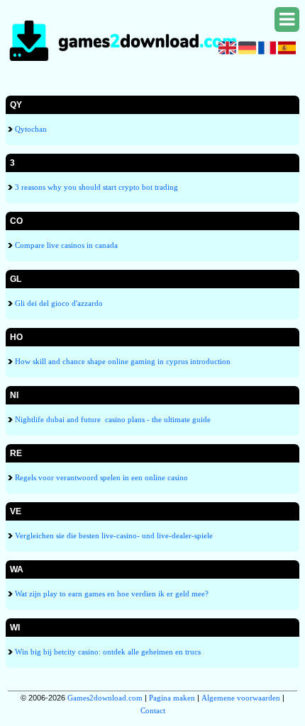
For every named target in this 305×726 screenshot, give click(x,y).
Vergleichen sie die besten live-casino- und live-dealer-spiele (113, 535)
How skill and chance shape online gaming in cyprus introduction (122, 361)
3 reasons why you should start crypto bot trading (95, 187)
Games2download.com (105, 697)
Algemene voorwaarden (240, 697)
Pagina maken (172, 697)
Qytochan (30, 129)
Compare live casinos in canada (65, 245)
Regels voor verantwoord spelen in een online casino (100, 477)
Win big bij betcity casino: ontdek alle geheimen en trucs (107, 651)
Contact (152, 710)
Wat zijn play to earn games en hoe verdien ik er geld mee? (111, 593)
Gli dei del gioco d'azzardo (58, 303)
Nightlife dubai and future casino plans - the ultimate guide (112, 419)
